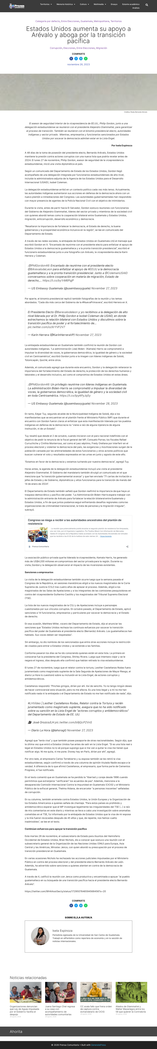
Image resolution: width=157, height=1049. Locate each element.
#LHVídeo (34, 703)
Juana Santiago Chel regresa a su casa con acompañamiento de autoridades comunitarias (60, 1010)
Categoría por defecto (47, 21)
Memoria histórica (65, 4)
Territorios (44, 4)
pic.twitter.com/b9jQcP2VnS (73, 722)
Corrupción (56, 48)
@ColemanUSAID (116, 273)
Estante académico (130, 4)
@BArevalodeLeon (40, 269)
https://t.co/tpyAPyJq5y (75, 395)
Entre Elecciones (70, 21)
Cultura (83, 4)
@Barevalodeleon (66, 312)
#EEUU (92, 269)
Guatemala (87, 21)
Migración (101, 48)
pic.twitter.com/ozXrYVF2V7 (46, 327)
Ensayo (114, 4)
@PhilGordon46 (39, 265)
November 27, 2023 (104, 288)
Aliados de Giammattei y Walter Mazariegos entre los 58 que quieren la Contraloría (131, 1009)
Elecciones (69, 48)
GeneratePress (98, 1045)
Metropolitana (101, 21)
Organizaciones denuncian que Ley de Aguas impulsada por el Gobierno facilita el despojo (24, 1010)
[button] (146, 4)
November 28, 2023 (104, 403)
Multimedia (99, 4)
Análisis (135, 8)
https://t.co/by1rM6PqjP (58, 280)
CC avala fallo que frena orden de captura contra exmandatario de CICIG (96, 1009)
